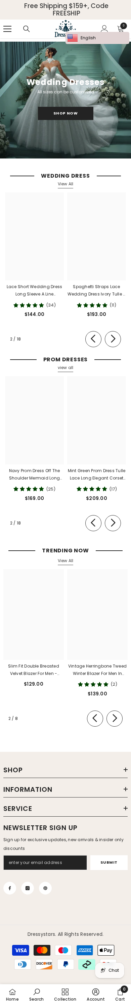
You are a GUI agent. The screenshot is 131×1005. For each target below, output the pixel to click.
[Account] (104, 29)
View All (66, 184)
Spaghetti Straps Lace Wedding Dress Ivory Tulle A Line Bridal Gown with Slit (97, 291)
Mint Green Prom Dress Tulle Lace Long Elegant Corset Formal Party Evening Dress (96, 475)
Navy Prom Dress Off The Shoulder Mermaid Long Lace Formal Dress (34, 475)
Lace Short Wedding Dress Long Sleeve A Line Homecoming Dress (34, 291)
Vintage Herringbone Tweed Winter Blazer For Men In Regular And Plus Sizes (97, 670)
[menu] (7, 29)
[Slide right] (113, 339)
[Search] (27, 29)
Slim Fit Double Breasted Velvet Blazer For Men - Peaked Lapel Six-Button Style (33, 670)
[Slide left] (93, 339)
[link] (36, 995)
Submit (109, 862)
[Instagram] (27, 888)
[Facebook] (9, 888)
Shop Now (65, 113)
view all (66, 367)
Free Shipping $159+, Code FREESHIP (66, 9)
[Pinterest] (45, 888)
